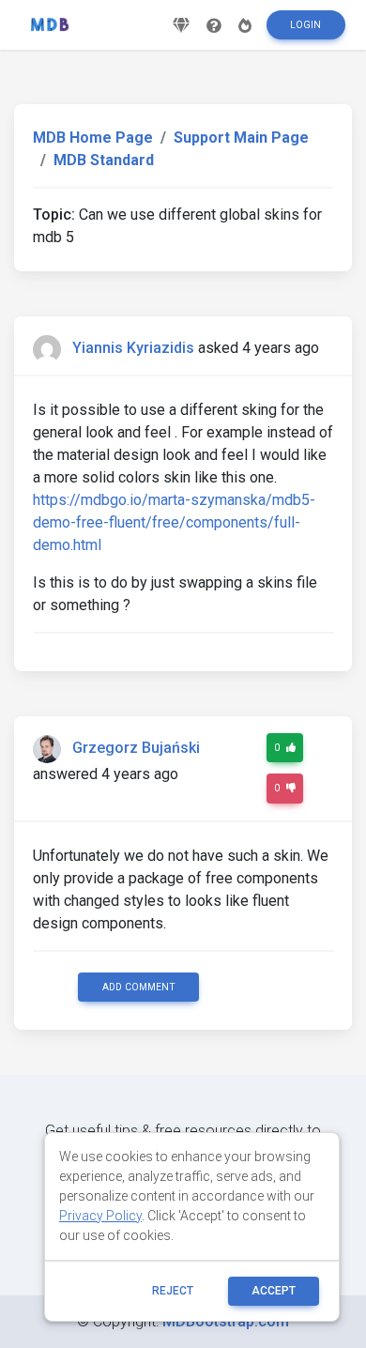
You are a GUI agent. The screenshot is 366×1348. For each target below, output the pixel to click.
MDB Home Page (93, 137)
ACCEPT (274, 1290)
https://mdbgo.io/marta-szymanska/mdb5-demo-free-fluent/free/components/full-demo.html (174, 522)
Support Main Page (241, 137)
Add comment (138, 987)
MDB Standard (103, 160)
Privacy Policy (100, 1215)
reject (172, 1290)
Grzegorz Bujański (136, 748)
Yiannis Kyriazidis (133, 348)
